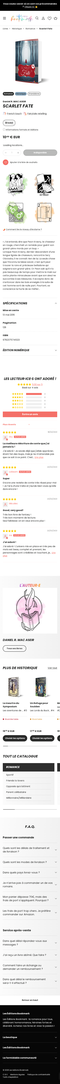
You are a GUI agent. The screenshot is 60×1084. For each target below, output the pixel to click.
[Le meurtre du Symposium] (15, 687)
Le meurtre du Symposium (11, 705)
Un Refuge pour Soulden (39, 705)
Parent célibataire (16, 792)
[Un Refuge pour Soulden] (42, 687)
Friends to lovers (15, 780)
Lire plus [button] (39, 457)
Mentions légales (17, 1074)
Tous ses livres (14, 648)
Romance (30, 28)
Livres (5, 28)
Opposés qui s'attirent (18, 786)
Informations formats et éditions (22, 129)
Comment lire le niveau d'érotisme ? (24, 229)
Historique (17, 28)
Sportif (10, 774)
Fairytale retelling (37, 113)
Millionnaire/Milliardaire (18, 797)
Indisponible (40, 152)
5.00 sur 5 (37, 384)
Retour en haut (30, 1000)
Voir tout (52, 668)
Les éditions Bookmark (18, 1070)
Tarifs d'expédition (10, 1077)
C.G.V (5, 1074)
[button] (55, 18)
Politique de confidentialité (38, 1074)
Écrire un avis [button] (30, 414)
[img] (9, 432)
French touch (14, 113)
